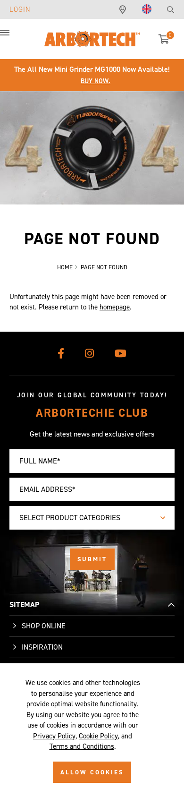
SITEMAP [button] (24, 604)
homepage (115, 307)
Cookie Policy (98, 736)
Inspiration (42, 647)
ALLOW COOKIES (92, 772)
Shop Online (44, 626)
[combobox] (92, 518)
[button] (14, 38)
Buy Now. (95, 81)
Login (20, 9)
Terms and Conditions (82, 746)
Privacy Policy (54, 736)
